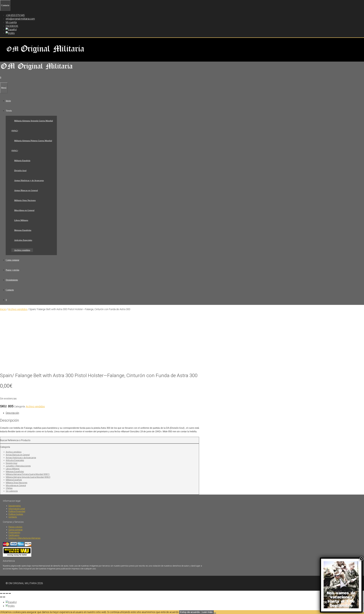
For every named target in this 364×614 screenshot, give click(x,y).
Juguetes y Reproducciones (18, 466)
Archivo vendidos (22, 250)
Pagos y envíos (12, 270)
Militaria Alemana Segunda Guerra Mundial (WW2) (28, 477)
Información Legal (17, 508)
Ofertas (9, 488)
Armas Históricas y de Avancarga (29, 180)
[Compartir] (7, 593)
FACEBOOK (12, 25)
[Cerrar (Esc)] (10, 593)
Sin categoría (12, 491)
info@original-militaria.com (20, 18)
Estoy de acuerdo (190, 612)
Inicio (8, 101)
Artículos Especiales (23, 240)
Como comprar (12, 260)
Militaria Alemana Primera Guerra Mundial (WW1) (27, 474)
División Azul (20, 170)
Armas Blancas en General (26, 190)
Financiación (14, 532)
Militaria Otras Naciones (25, 200)
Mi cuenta (11, 22)
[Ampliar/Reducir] (1, 593)
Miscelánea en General (24, 210)
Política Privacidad (17, 511)
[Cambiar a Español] (11, 602)
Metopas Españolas (22, 230)
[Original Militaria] (37, 71)
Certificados (14, 535)
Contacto (10, 290)
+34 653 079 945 (15, 15)
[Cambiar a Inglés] (10, 33)
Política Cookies (16, 514)
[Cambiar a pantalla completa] (4, 593)
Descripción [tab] (12, 412)
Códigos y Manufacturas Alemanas (24, 538)
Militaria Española (22, 160)
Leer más (207, 612)
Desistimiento (12, 280)
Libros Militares (21, 220)
